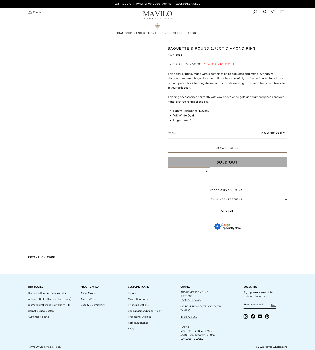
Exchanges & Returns (226, 199)
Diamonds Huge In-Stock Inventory (48, 293)
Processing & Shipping (226, 190)
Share (225, 211)
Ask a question (227, 147)
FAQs (131, 328)
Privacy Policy (53, 346)
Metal (172, 132)
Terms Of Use (36, 346)
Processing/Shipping (139, 316)
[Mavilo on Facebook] (253, 316)
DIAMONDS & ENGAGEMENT (137, 33)
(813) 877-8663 (188, 316)
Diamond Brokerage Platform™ (46, 304)
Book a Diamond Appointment (145, 310)
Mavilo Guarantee (138, 299)
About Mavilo (88, 293)
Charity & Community (93, 304)
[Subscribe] (273, 304)
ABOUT (193, 33)
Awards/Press (88, 299)
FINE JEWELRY (172, 33)
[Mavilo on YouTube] (260, 316)
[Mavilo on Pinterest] (267, 316)
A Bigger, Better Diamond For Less (48, 299)
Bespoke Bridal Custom (41, 310)
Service (132, 293)
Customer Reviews (38, 316)
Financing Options (138, 304)
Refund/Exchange (138, 322)
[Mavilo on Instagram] (246, 316)
